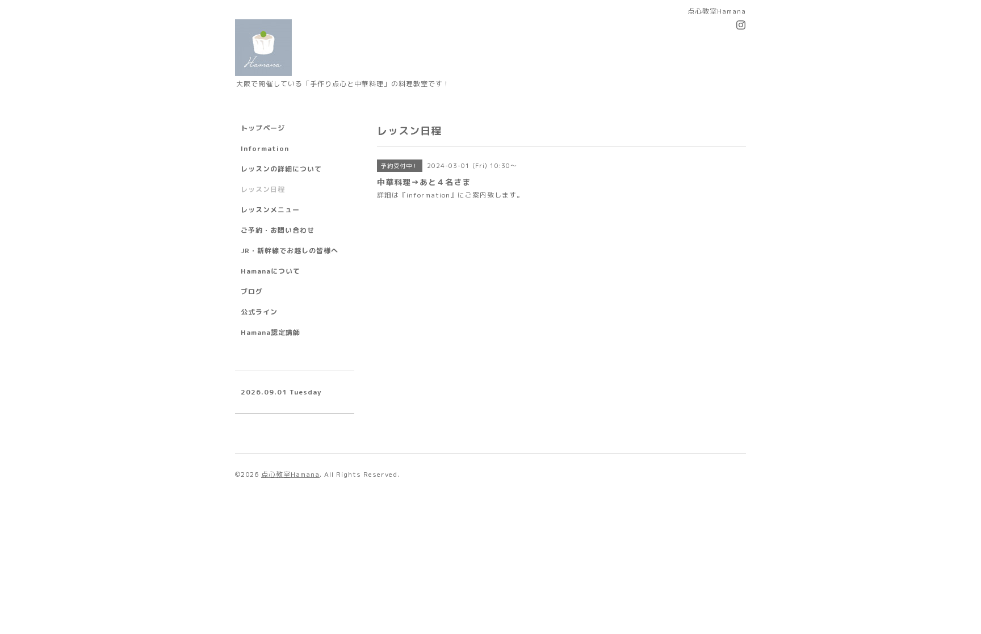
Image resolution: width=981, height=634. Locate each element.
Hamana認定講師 (270, 332)
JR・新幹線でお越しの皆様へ (289, 250)
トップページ (263, 128)
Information (265, 148)
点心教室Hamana (290, 474)
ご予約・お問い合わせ (278, 230)
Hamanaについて (270, 271)
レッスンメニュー (270, 210)
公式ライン (259, 312)
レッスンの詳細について (281, 169)
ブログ (252, 291)
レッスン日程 (263, 189)
